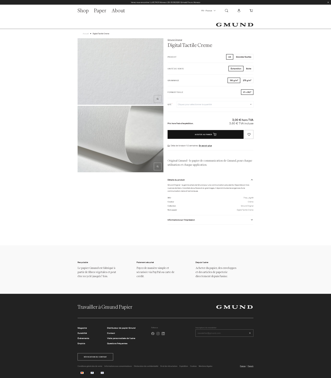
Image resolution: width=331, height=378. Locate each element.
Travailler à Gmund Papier (105, 307)
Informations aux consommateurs (118, 366)
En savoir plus (205, 145)
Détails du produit (176, 179)
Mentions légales (205, 366)
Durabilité (82, 333)
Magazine (82, 327)
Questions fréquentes (117, 343)
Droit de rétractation (168, 366)
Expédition (183, 366)
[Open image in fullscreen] (157, 99)
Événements (83, 338)
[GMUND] (234, 25)
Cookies (193, 366)
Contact (111, 333)
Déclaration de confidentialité (146, 366)
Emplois (81, 343)
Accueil (86, 33)
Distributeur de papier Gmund (121, 327)
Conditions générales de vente (90, 366)
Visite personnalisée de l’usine (121, 338)
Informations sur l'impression (181, 219)
